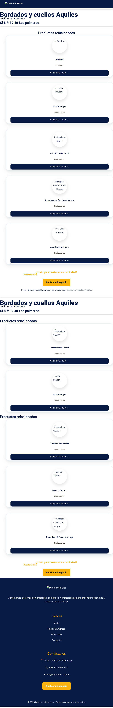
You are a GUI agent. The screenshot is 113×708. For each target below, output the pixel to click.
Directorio (56, 634)
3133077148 (18, 18)
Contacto (56, 640)
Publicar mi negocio (56, 282)
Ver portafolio (58, 73)
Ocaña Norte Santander (39, 290)
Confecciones (58, 290)
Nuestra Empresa (56, 628)
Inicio (23, 290)
